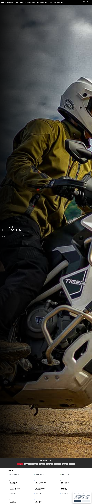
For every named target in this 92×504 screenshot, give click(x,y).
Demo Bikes (28, 2)
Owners (46, 2)
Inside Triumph (51, 2)
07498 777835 (85, 3)
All (20, 464)
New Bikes (17, 2)
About (55, 2)
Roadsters (42, 464)
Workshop (33, 2)
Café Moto (58, 2)
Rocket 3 (57, 464)
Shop (31, 2)
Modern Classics (49, 464)
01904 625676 (85, 1)
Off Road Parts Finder (41, 2)
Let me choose (85, 498)
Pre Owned (21, 2)
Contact (62, 2)
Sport (34, 464)
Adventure (27, 464)
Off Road (64, 464)
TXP (71, 464)
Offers (25, 2)
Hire (37, 2)
